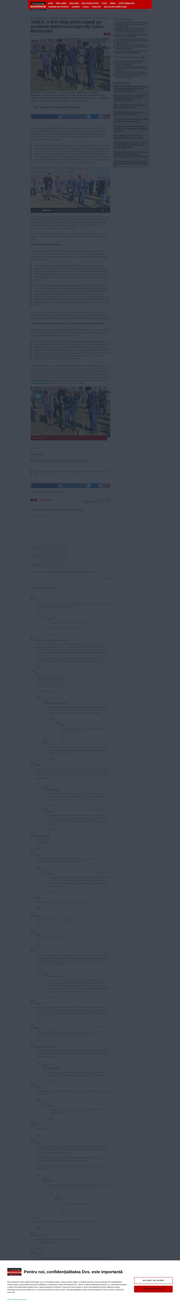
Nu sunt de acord (153, 1280)
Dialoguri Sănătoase (115, 7)
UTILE (104, 3)
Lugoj (86, 7)
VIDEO (113, 3)
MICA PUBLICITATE (90, 3)
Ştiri (50, 3)
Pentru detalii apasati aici (17, 1299)
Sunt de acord (153, 1289)
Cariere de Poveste (58, 7)
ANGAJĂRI (74, 3)
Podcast (96, 7)
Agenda (76, 7)
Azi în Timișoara (127, 3)
